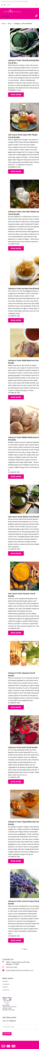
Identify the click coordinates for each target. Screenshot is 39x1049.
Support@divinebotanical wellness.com (19, 970)
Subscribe (7, 1033)
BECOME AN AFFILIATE (8, 1010)
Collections (5, 984)
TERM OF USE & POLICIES (9, 1007)
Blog (9, 24)
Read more (16, 94)
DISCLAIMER (5, 1005)
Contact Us (5, 990)
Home (4, 24)
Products (5, 981)
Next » (26, 949)
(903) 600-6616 (11, 967)
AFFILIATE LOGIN (7, 1008)
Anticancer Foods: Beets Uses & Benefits (23, 747)
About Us (5, 987)
